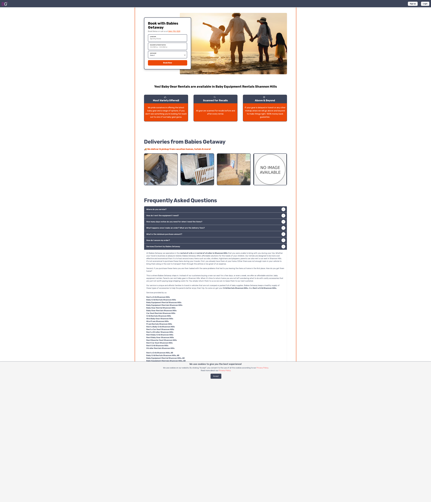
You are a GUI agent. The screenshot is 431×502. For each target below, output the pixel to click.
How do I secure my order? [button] (158, 240)
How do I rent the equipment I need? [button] (162, 215)
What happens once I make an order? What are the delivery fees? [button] (175, 228)
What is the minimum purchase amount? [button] (164, 234)
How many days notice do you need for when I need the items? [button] (174, 222)
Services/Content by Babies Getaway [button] (163, 246)
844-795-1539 (174, 31)
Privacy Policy (262, 368)
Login (425, 4)
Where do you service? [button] (156, 209)
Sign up (413, 4)
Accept (216, 376)
